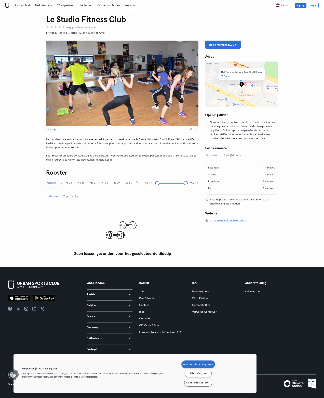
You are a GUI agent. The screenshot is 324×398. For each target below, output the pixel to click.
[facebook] (10, 309)
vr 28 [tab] (105, 182)
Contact (144, 305)
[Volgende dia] (196, 130)
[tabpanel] (122, 230)
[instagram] (26, 309)
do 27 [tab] (93, 182)
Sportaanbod (22, 5)
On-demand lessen (108, 5)
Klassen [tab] (53, 196)
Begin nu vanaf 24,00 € (223, 44)
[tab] (46, 129)
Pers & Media (146, 298)
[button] (109, 294)
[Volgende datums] (137, 182)
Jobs (142, 291)
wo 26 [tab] (81, 182)
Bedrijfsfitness (43, 5)
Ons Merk (145, 318)
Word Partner (200, 298)
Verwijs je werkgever (204, 311)
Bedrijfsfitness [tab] (232, 155)
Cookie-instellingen (198, 382)
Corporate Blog (201, 305)
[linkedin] (34, 309)
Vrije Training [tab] (71, 196)
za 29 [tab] (117, 182)
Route (226, 76)
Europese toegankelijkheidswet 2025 (161, 332)
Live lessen (85, 5)
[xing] (42, 309)
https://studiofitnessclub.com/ (228, 220)
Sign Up (300, 5)
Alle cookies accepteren (198, 364)
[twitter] (18, 309)
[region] (135, 373)
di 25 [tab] (69, 182)
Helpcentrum (252, 291)
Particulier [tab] (212, 155)
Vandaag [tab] (51, 182)
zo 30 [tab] (129, 182)
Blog (141, 311)
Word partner (65, 5)
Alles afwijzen (198, 373)
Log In (313, 5)
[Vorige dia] (191, 130)
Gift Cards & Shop (149, 325)
